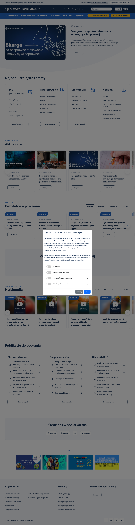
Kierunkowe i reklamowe (61, 272)
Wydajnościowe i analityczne (62, 278)
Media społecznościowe (61, 284)
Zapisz (87, 292)
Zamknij (79, 292)
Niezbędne (56, 266)
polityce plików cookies (75, 260)
